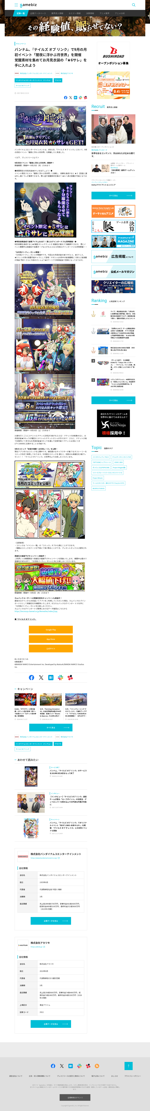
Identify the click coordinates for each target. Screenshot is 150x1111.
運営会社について (15, 1076)
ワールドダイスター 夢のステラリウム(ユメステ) (108, 483)
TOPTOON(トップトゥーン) (102, 462)
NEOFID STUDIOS (98, 488)
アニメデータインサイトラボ (121, 457)
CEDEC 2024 (118, 462)
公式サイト (50, 648)
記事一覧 (21, 13)
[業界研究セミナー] (113, 85)
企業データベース (38, 13)
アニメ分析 (120, 13)
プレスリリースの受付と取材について (71, 1076)
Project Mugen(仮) (119, 467)
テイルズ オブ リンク (22, 86)
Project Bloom (98, 478)
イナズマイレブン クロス (101, 457)
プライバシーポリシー (132, 1076)
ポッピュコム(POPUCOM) (101, 467)
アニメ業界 (104, 13)
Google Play (51, 629)
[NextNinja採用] (113, 423)
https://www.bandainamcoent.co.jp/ (44, 858)
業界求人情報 (57, 13)
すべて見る (51, 727)
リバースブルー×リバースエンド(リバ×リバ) (107, 473)
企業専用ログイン (74, 1097)
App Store (51, 639)
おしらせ (114, 1076)
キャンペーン (21, 43)
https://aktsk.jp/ (36, 947)
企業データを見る (51, 921)
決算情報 (90, 13)
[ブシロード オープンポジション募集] (113, 55)
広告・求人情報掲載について (39, 1076)
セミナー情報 (75, 13)
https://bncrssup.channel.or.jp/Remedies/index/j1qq (36, 611)
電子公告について (98, 1076)
